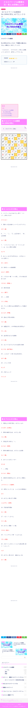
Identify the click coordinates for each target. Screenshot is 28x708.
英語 (15, 673)
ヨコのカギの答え (7, 113)
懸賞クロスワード (14, 687)
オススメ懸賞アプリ (14, 695)
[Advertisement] (14, 85)
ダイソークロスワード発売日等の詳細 (15, 680)
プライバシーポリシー (11, 704)
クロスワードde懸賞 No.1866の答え (8, 111)
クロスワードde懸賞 (14, 667)
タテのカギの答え (7, 115)
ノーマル (3, 9)
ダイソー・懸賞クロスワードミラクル (14, 677)
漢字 (15, 671)
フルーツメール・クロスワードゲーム (14, 691)
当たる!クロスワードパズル (14, 683)
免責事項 (19, 704)
